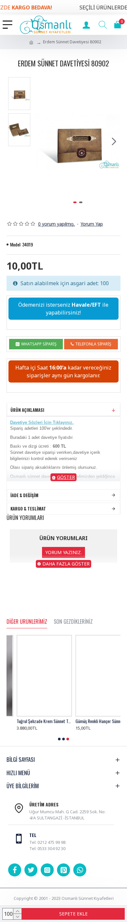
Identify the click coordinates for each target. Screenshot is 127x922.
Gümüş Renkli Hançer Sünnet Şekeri (92, 721)
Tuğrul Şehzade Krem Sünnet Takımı (34, 721)
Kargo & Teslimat (28, 508)
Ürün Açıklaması (27, 410)
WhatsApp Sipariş (39, 344)
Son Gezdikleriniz (73, 621)
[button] (41, 141)
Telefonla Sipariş (93, 344)
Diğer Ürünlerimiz (27, 621)
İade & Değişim (24, 495)
